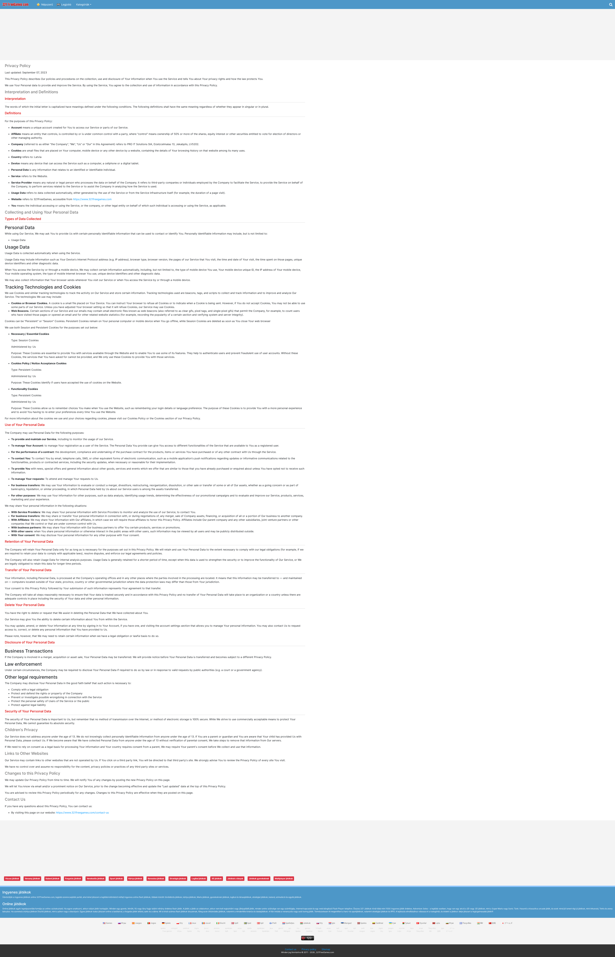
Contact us (290, 949)
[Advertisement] (307, 34)
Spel (249, 923)
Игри (451, 923)
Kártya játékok (135, 878)
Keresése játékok (156, 878)
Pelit (274, 923)
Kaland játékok (52, 878)
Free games (167, 931)
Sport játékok (116, 878)
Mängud (287, 931)
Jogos (153, 923)
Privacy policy (309, 949)
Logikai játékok (199, 878)
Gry (181, 923)
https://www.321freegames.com (92, 199)
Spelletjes (290, 923)
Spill (236, 923)
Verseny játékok (32, 878)
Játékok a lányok (235, 878)
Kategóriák (82, 4)
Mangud (348, 923)
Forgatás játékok (73, 878)
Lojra (437, 923)
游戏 (493, 923)
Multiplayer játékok (284, 878)
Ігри (394, 923)
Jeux (194, 923)
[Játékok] (16, 4)
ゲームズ (508, 923)
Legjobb (66, 4)
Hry (321, 923)
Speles (363, 923)
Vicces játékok (12, 878)
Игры (124, 923)
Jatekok (307, 923)
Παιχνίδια (467, 923)
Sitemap (326, 949)
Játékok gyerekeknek (259, 878)
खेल (481, 923)
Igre (333, 923)
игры (240, 928)
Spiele (167, 923)
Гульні (407, 923)
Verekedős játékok (95, 878)
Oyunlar (423, 923)
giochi (281, 928)
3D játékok (217, 878)
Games (109, 923)
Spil (262, 923)
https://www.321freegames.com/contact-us (82, 812)
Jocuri (208, 923)
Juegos (138, 923)
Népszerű (47, 4)
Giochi (222, 923)
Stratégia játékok (178, 878)
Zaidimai (379, 923)
